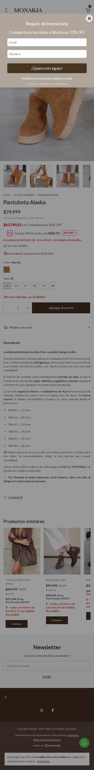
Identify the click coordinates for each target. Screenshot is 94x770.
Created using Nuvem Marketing (47, 84)
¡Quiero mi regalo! (47, 68)
